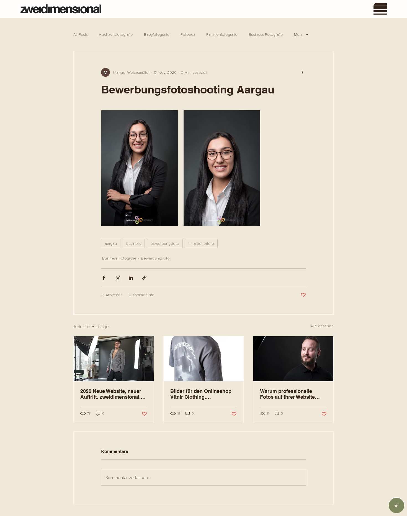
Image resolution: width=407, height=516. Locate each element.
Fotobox (188, 34)
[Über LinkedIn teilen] (130, 277)
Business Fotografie (266, 34)
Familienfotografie (222, 34)
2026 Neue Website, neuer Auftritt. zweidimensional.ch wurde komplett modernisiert (113, 394)
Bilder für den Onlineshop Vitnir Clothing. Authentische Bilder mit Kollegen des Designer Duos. (200, 394)
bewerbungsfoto (165, 243)
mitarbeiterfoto (201, 243)
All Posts (80, 34)
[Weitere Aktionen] (302, 72)
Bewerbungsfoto (155, 258)
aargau (111, 243)
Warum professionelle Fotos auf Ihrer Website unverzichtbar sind (287, 394)
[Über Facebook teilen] (103, 277)
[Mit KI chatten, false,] (396, 505)
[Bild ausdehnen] (139, 168)
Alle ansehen (322, 326)
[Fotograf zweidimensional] (114, 358)
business (133, 243)
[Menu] (380, 9)
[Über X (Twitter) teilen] (117, 277)
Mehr (298, 34)
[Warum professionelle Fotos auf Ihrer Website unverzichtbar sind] (293, 358)
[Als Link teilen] (144, 277)
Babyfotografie (156, 34)
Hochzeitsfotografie (116, 34)
